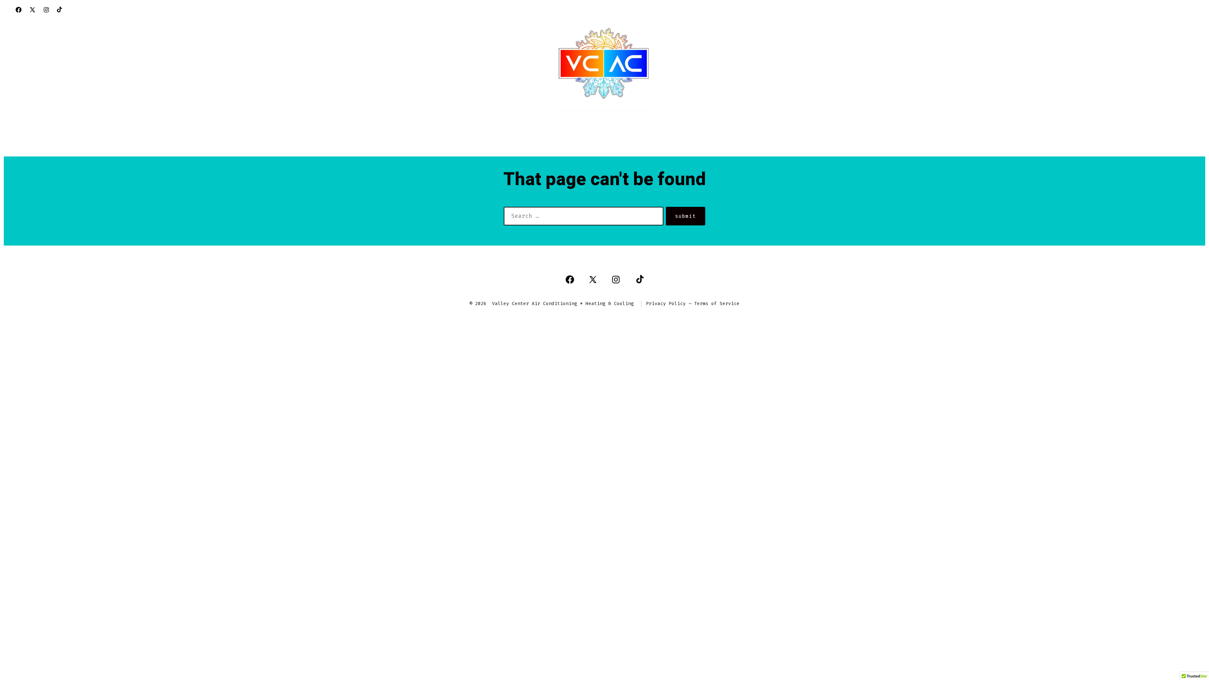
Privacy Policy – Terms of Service (693, 304)
